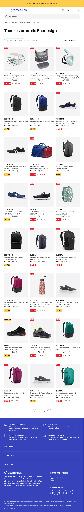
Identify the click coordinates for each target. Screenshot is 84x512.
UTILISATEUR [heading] (8, 460)
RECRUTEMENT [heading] (9, 452)
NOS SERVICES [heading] (9, 443)
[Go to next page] (49, 411)
